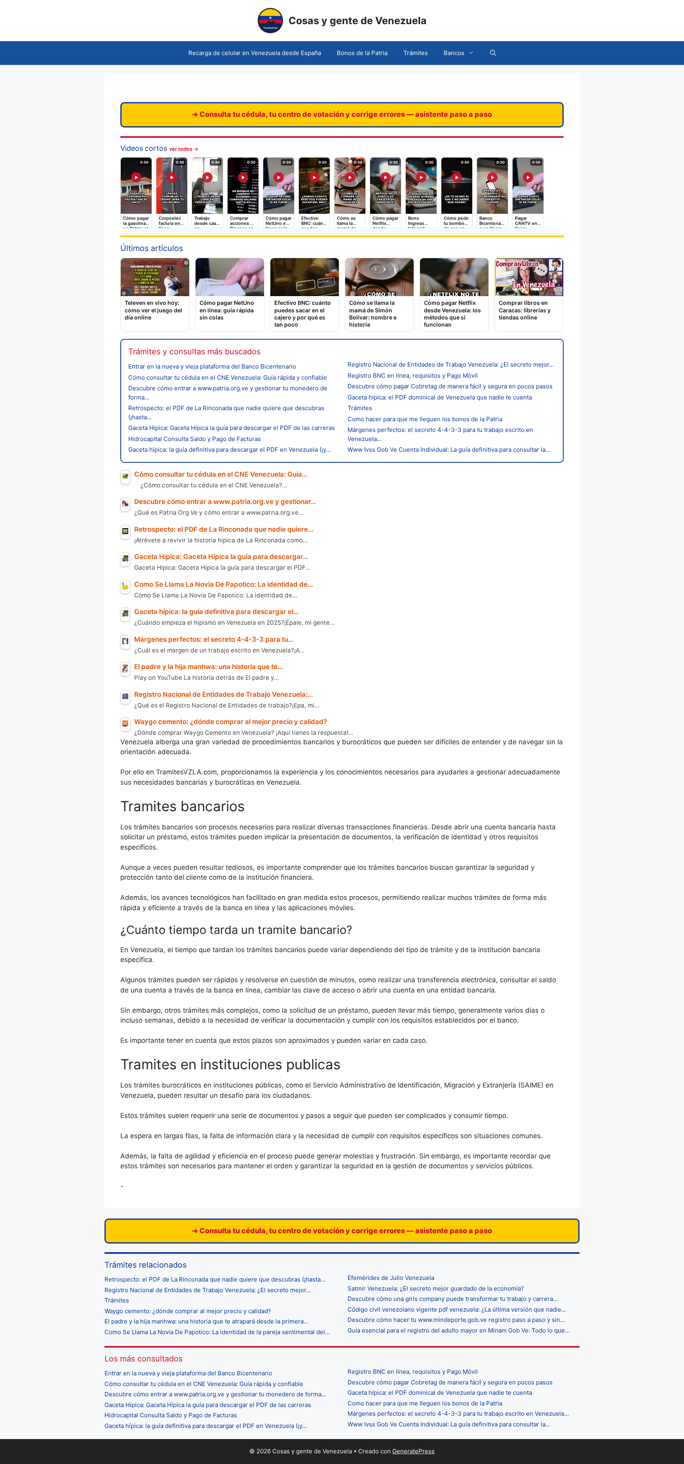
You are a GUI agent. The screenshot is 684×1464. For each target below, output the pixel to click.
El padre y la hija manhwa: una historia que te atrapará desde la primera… (206, 1321)
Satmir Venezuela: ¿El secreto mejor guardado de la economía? (436, 1288)
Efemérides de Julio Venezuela (391, 1277)
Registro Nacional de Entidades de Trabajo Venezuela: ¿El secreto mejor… (451, 364)
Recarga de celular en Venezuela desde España (254, 53)
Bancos (454, 53)
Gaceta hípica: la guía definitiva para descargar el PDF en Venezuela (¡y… (229, 449)
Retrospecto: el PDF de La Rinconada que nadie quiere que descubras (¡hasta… (214, 1279)
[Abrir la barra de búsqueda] (493, 53)
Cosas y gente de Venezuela (358, 21)
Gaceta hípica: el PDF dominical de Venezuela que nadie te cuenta (440, 397)
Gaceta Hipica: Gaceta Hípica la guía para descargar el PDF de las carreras (231, 428)
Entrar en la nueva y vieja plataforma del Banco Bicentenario (212, 366)
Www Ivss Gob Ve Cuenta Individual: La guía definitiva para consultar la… (449, 449)
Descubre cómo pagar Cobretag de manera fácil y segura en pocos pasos (450, 386)
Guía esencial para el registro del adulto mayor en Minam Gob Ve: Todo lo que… (459, 1330)
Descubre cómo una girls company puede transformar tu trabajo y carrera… (453, 1298)
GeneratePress (413, 1451)
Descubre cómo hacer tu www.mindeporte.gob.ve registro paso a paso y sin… (456, 1319)
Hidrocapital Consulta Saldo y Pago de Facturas (194, 439)
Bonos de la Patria (362, 53)
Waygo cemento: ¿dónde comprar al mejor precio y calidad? (187, 1311)
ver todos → (183, 149)
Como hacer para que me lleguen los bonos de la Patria (425, 419)
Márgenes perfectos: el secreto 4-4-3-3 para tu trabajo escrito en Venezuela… (458, 1413)
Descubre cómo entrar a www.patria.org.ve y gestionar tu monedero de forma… (215, 1394)
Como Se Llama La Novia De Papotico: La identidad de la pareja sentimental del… (217, 1332)
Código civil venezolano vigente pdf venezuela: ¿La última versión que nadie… (457, 1309)
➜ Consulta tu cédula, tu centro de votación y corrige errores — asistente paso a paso (342, 114)
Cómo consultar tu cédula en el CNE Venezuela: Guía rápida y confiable (227, 377)
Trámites (415, 53)
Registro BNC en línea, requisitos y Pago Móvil (413, 375)
